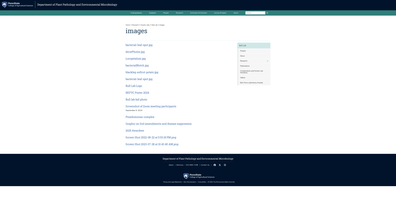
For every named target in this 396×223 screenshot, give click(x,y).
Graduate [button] (152, 13)
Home (128, 25)
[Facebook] (214, 165)
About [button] (235, 13)
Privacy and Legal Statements (172, 182)
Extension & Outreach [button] (198, 13)
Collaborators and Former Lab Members (251, 72)
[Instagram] (225, 165)
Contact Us (205, 165)
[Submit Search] (267, 12)
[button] (267, 61)
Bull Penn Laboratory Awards (251, 82)
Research (135, 25)
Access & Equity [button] (220, 13)
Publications (245, 66)
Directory (179, 165)
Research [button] (179, 13)
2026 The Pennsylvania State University (221, 182)
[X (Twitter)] (219, 165)
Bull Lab (155, 25)
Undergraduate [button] (136, 13)
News (242, 56)
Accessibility (202, 182)
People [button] (166, 13)
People (243, 51)
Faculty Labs (145, 25)
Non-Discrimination (190, 182)
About (171, 165)
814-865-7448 (192, 166)
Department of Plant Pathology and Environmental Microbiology (77, 4)
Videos (242, 77)
